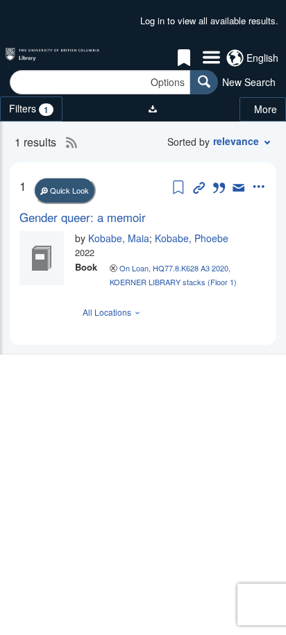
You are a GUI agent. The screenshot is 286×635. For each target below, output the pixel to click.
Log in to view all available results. (209, 20)
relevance (236, 141)
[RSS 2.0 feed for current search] (68, 142)
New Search (249, 82)
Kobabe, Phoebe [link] (191, 238)
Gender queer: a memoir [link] (82, 217)
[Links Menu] (211, 58)
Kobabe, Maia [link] (118, 238)
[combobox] (100, 82)
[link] (143, 217)
